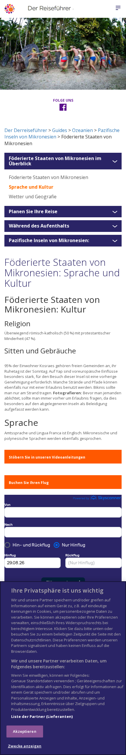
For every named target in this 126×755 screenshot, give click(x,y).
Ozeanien (82, 130)
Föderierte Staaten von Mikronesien (48, 177)
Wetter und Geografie (33, 196)
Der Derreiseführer (25, 130)
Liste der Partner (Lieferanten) (42, 716)
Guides (59, 130)
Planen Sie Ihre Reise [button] (33, 211)
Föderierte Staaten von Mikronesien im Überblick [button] (55, 161)
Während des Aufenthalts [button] (39, 226)
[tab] (63, 161)
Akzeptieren (24, 731)
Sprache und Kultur (31, 187)
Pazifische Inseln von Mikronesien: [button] (49, 240)
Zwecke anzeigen (25, 746)
